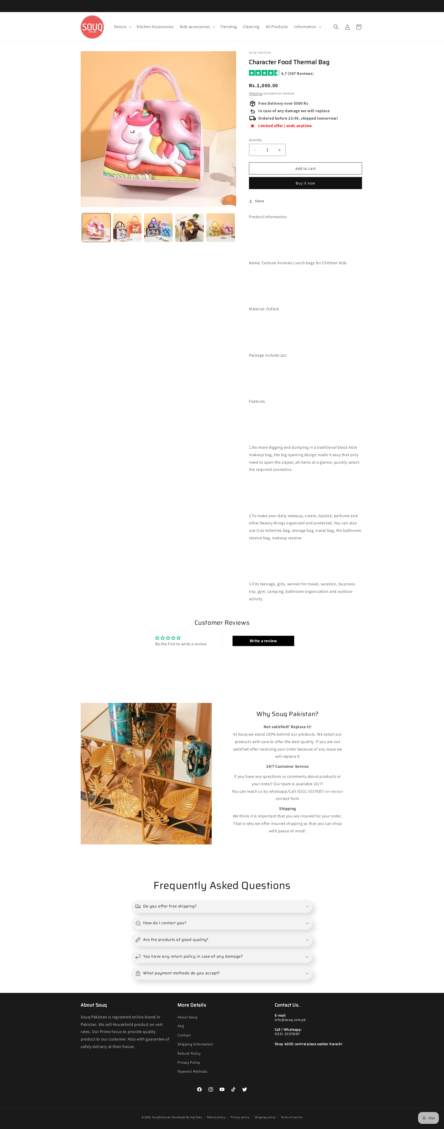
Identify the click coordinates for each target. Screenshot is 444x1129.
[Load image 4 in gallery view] (189, 227)
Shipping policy (265, 1117)
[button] (122, 27)
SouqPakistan (161, 1117)
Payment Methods (192, 1071)
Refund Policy (189, 1053)
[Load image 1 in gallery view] (96, 227)
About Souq (187, 1017)
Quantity (255, 140)
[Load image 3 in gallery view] (158, 227)
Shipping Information (195, 1044)
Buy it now (305, 183)
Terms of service (291, 1117)
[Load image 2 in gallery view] (127, 227)
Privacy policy (239, 1117)
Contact (184, 1035)
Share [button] (259, 201)
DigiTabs (196, 1117)
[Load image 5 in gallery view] (220, 227)
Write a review (263, 641)
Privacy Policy (189, 1062)
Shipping (255, 93)
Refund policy (216, 1117)
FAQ (181, 1026)
